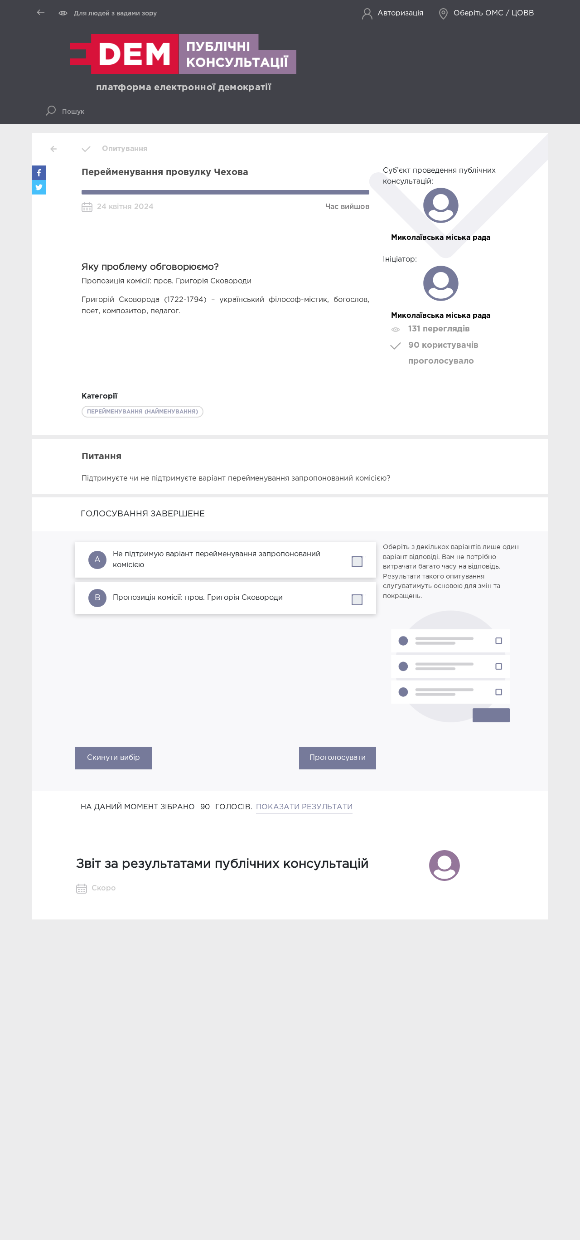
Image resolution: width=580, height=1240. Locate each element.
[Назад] (53, 149)
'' (364, 559)
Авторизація (400, 13)
